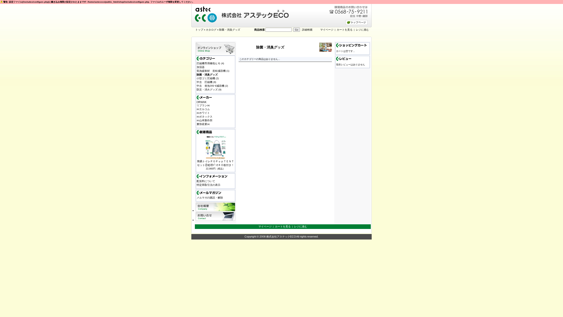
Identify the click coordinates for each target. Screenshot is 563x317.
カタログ (211, 29)
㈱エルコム (203, 109)
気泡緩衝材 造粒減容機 (211, 70)
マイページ (326, 29)
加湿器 (201, 67)
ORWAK (202, 102)
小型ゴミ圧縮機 (206, 78)
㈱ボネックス (204, 116)
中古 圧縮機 (204, 82)
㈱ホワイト (203, 112)
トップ (199, 29)
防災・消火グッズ (207, 89)
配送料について (206, 181)
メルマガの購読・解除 (210, 197)
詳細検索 (307, 29)
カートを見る (345, 29)
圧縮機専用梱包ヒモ (208, 63)
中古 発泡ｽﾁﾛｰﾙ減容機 (210, 85)
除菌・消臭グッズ (229, 29)
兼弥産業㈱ (203, 124)
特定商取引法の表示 (208, 184)
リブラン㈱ (203, 105)
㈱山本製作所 (204, 120)
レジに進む (362, 29)
